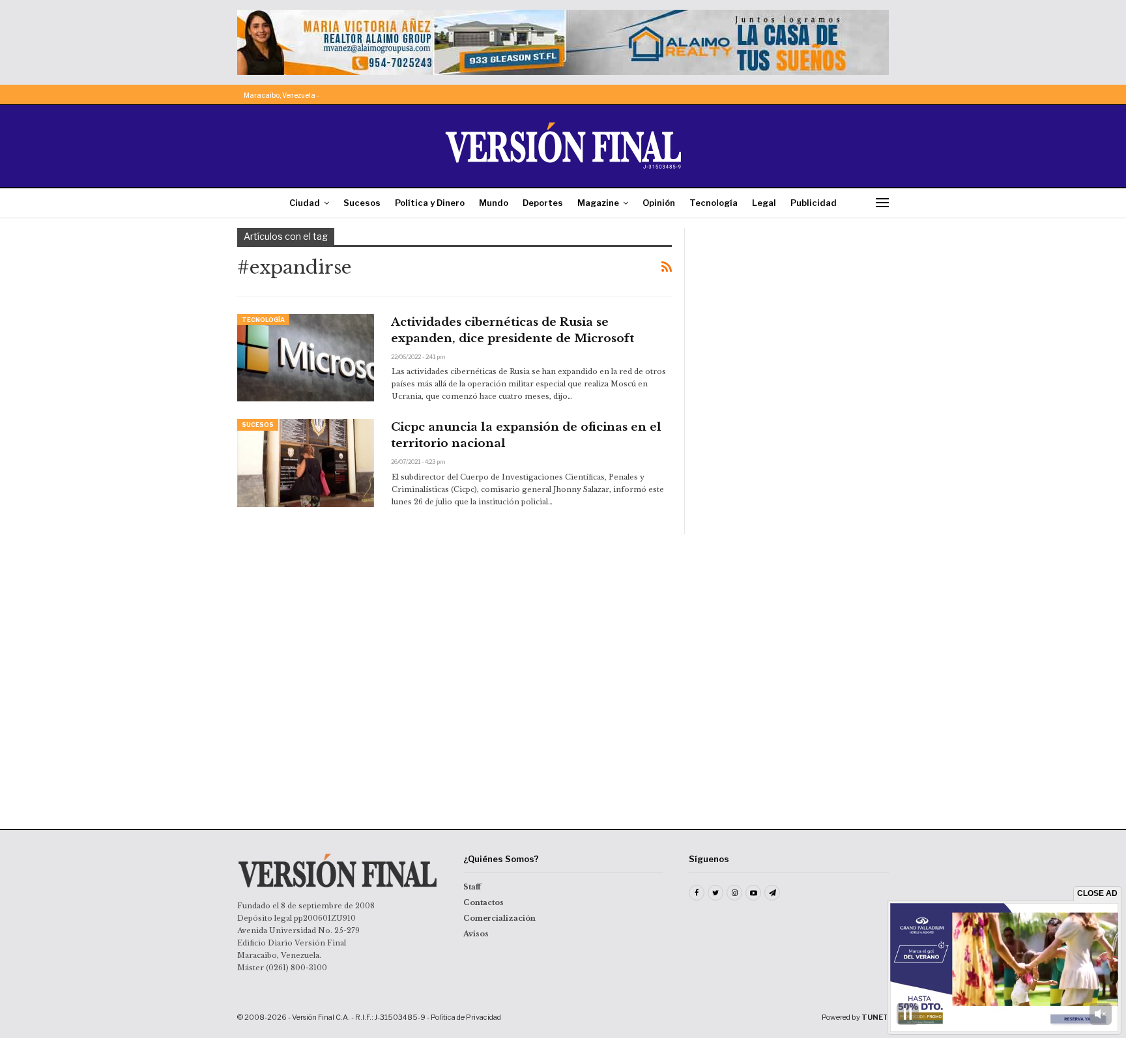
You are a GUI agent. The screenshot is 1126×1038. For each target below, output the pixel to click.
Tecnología (713, 202)
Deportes (543, 202)
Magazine (598, 202)
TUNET (875, 1017)
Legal (764, 202)
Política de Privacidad (466, 1017)
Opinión (658, 202)
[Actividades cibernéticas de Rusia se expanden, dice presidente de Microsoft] (305, 357)
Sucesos (362, 202)
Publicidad (813, 202)
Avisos (476, 933)
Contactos (483, 902)
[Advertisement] (795, 309)
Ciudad (304, 202)
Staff (472, 886)
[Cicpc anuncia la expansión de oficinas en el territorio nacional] (305, 462)
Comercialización (499, 918)
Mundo (493, 202)
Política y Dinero (430, 202)
